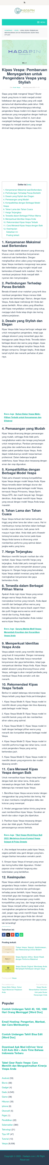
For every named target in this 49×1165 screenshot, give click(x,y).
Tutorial (5, 1138)
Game (5, 1096)
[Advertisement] (24, 156)
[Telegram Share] (17, 935)
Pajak (4, 1115)
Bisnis (5, 1082)
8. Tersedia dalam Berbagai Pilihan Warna (22, 215)
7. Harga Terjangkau (12, 212)
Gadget (5, 1087)
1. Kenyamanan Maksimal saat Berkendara (22, 189)
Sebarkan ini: (12, 231)
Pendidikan (7, 1120)
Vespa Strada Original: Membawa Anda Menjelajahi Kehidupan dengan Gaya (31, 967)
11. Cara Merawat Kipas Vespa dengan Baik (23, 225)
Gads (4, 1092)
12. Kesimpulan (10, 228)
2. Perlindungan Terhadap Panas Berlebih (22, 192)
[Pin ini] (12, 935)
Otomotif (6, 1110)
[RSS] (25, 2)
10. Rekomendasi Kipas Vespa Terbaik (20, 222)
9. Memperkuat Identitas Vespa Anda (19, 218)
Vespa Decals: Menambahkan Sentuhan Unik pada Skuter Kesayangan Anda (38, 989)
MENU (42, 22)
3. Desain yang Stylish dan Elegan (18, 196)
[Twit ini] (8, 935)
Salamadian (7, 1124)
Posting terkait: (12, 235)
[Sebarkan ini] (4, 935)
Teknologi (6, 1129)
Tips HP (5, 1134)
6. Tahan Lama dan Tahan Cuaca (18, 209)
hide (29, 184)
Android (5, 1078)
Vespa (14, 978)
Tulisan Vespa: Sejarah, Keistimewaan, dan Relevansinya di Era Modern (31, 948)
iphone (5, 1106)
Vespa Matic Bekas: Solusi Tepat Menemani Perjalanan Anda (12, 988)
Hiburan (5, 1101)
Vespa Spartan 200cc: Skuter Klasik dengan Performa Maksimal (30, 958)
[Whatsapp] (21, 935)
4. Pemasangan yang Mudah (16, 199)
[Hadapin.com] (24, 10)
